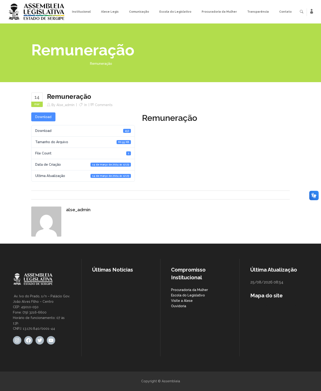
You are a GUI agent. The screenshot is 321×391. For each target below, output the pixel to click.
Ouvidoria (178, 306)
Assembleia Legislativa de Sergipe (58, 63)
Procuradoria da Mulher (189, 290)
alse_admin (65, 105)
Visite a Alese (182, 301)
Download (43, 117)
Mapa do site (266, 295)
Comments (104, 105)
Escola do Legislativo (188, 295)
